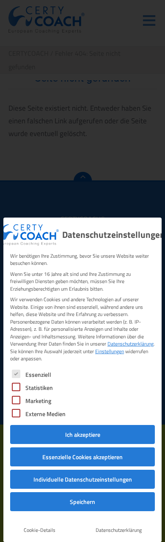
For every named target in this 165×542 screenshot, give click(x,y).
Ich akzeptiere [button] (82, 434)
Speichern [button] (82, 501)
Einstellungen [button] (109, 351)
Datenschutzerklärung (130, 344)
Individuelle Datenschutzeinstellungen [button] (82, 479)
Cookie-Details (39, 530)
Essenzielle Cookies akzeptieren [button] (82, 456)
